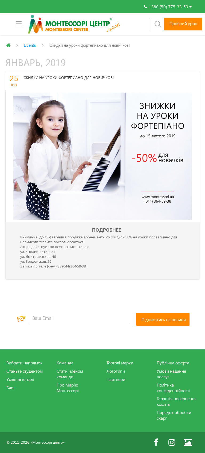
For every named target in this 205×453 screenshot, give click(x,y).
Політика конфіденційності (173, 387)
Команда (65, 363)
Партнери (116, 379)
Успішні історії (20, 379)
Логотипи (116, 371)
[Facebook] (156, 442)
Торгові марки (120, 363)
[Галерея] (188, 442)
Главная (8, 45)
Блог (10, 388)
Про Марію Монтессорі (68, 387)
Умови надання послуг (171, 374)
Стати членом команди (70, 374)
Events (30, 45)
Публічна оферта (173, 363)
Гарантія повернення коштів (176, 401)
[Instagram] (172, 442)
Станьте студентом (24, 371)
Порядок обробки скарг (174, 415)
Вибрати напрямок (24, 363)
